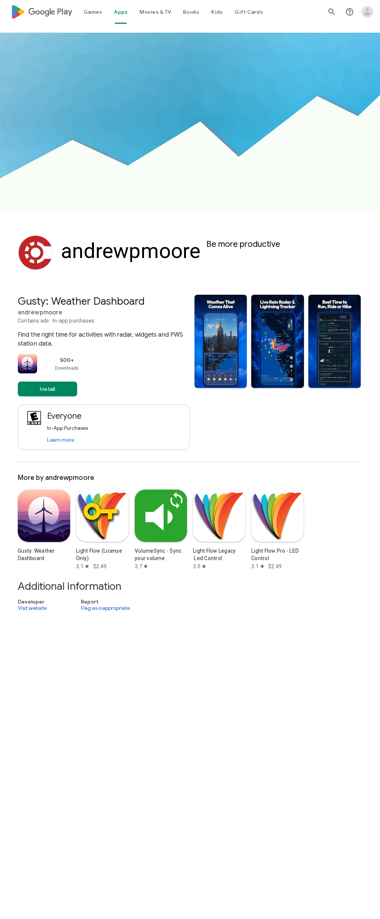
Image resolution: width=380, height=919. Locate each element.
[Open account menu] (367, 12)
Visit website (32, 608)
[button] (220, 341)
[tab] (93, 12)
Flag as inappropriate (105, 608)
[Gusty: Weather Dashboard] (190, 378)
